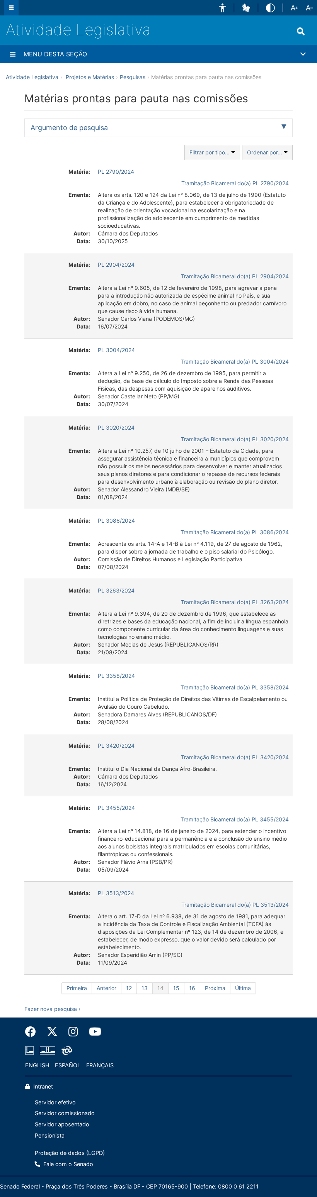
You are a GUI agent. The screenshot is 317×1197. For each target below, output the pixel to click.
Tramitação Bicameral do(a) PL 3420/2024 (235, 757)
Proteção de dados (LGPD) (70, 1153)
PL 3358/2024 (116, 675)
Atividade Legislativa (78, 29)
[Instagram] (73, 1032)
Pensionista (50, 1135)
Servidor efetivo (55, 1102)
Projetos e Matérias (90, 77)
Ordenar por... (265, 152)
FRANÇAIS (100, 1065)
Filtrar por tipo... (210, 152)
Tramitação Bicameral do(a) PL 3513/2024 (235, 904)
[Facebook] (33, 1032)
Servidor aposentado (62, 1124)
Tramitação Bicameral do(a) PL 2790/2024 (235, 183)
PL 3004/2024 (116, 350)
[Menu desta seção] (12, 54)
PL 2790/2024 (116, 171)
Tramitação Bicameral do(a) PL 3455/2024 (235, 819)
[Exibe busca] (300, 31)
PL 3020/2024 (116, 427)
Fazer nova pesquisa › (52, 1009)
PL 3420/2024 (116, 745)
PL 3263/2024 (116, 590)
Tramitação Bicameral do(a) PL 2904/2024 (235, 276)
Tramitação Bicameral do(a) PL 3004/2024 (235, 361)
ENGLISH (37, 1065)
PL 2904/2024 (116, 264)
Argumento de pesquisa (69, 128)
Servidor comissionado (65, 1113)
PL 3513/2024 (116, 893)
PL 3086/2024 (116, 520)
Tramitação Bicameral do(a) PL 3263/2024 (235, 602)
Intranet (42, 1086)
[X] (52, 1032)
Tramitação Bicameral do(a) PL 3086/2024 (235, 532)
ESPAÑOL (67, 1065)
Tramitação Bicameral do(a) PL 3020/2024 (235, 439)
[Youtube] (92, 1032)
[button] (222, 7)
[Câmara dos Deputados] (31, 1050)
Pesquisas (132, 77)
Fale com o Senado (67, 1164)
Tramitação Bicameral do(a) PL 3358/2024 (235, 687)
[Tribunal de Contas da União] (65, 1050)
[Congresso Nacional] (47, 1050)
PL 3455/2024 (116, 807)
